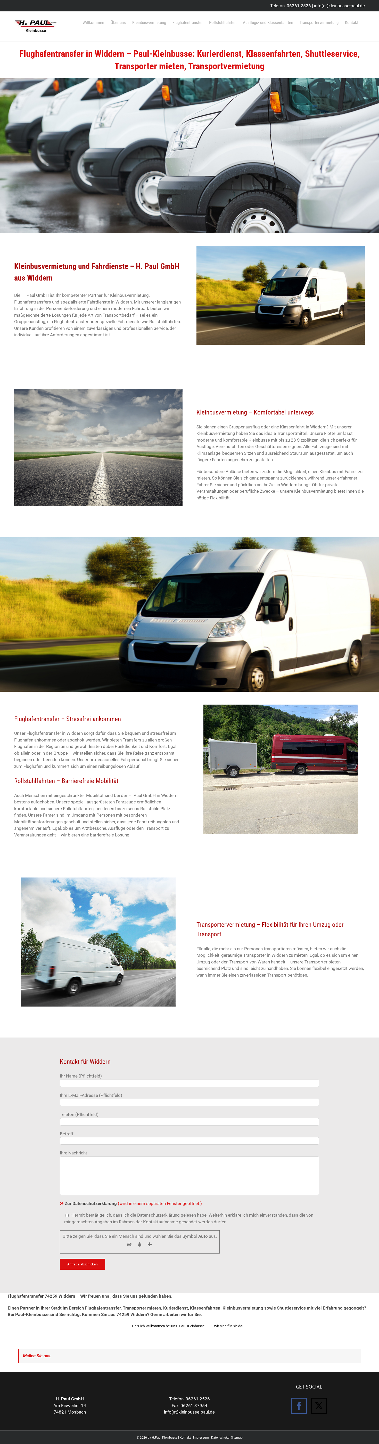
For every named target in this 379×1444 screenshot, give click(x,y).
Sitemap (237, 1437)
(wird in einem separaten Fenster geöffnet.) (133, 1203)
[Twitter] (319, 1406)
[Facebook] (299, 1406)
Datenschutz (220, 1437)
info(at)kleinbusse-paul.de (339, 5)
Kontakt (185, 1437)
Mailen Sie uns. (37, 1355)
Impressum (201, 1437)
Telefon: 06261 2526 (290, 5)
